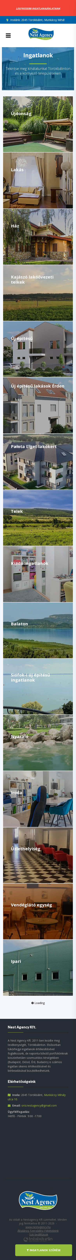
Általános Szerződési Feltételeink (38, 1231)
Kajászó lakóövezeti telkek (32, 279)
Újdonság (21, 113)
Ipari (16, 961)
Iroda (16, 792)
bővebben (22, 131)
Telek (17, 511)
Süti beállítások (38, 1234)
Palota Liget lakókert (34, 446)
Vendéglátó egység (31, 904)
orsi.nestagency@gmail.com (39, 1105)
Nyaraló (19, 736)
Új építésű (22, 338)
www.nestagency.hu (38, 1227)
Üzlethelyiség (25, 848)
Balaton (19, 623)
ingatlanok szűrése (45, 1250)
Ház (15, 225)
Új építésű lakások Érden (38, 385)
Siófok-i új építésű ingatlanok (30, 677)
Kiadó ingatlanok (29, 563)
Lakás (17, 169)
